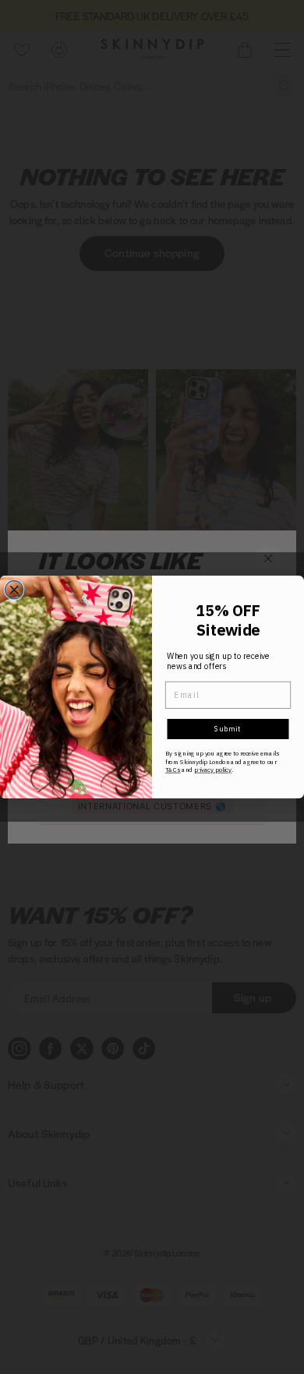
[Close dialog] (14, 590)
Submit (228, 729)
